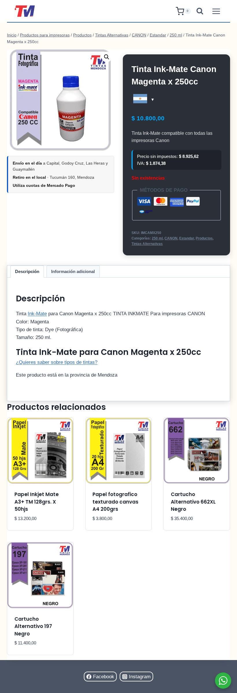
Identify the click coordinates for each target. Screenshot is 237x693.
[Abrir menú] (216, 11)
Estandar (186, 238)
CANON (170, 238)
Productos (204, 238)
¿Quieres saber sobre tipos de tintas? (56, 362)
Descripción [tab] (27, 271)
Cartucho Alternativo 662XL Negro (193, 502)
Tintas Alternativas (147, 244)
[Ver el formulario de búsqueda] (200, 11)
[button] (106, 57)
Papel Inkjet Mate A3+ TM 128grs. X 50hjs (36, 502)
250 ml (157, 238)
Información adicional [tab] (73, 271)
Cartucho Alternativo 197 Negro (33, 626)
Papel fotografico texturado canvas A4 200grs (115, 502)
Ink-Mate (37, 313)
